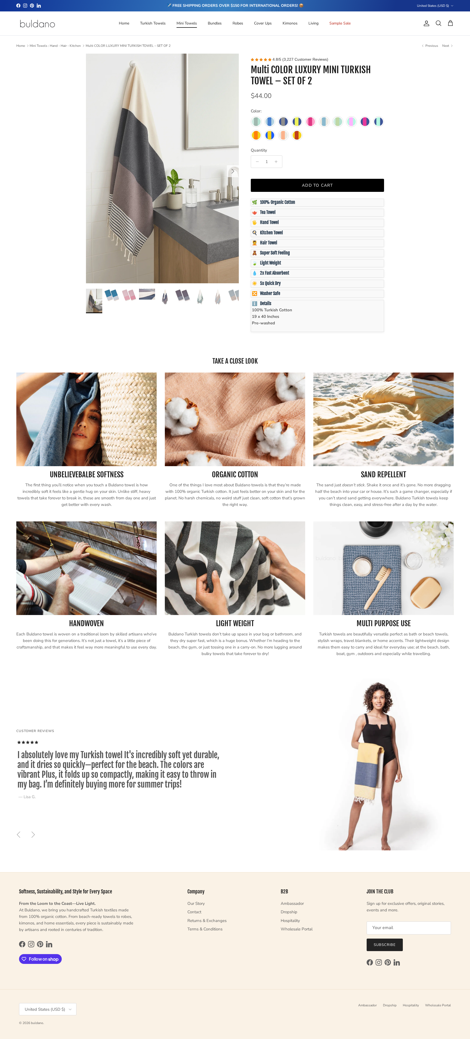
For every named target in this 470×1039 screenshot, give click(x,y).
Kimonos (290, 23)
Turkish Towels (153, 23)
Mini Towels (187, 23)
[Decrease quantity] (256, 162)
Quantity (259, 150)
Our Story (196, 903)
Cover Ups (263, 23)
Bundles (215, 23)
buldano (37, 1023)
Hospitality (290, 920)
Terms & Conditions (204, 929)
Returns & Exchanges (207, 920)
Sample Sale (340, 23)
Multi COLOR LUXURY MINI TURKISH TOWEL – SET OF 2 (128, 46)
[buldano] (37, 23)
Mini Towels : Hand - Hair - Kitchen (55, 46)
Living (313, 23)
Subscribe (385, 944)
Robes (238, 23)
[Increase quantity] (277, 162)
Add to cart (317, 185)
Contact (194, 912)
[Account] (425, 23)
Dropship (289, 912)
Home (124, 23)
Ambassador (292, 903)
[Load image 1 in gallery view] (162, 168)
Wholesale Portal (297, 929)
